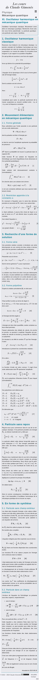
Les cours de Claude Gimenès (19, 5)
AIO (37, 679)
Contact (33, 677)
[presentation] (36, 49)
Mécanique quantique (15, 15)
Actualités (34, 674)
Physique (7, 12)
